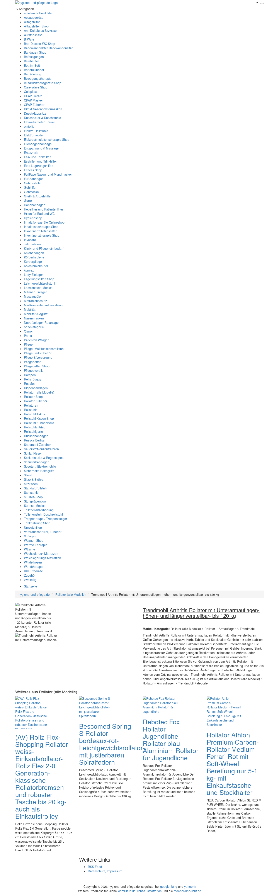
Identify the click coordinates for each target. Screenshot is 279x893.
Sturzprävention (35, 501)
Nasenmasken (34, 318)
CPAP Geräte (33, 96)
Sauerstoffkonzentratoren (41, 449)
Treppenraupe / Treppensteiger (45, 518)
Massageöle (32, 296)
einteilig (29, 126)
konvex (29, 270)
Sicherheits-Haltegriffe (39, 471)
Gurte (28, 200)
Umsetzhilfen (33, 527)
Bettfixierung (32, 74)
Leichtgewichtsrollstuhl (39, 283)
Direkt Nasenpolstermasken (43, 109)
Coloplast (30, 91)
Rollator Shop (33, 396)
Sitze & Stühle (33, 479)
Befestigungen (34, 56)
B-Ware (29, 39)
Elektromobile (33, 135)
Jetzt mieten (32, 244)
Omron (29, 331)
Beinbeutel (31, 61)
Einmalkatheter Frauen (40, 122)
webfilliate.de (127, 891)
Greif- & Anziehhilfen (38, 196)
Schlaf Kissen (33, 453)
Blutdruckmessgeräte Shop (42, 83)
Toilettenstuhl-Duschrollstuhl (43, 514)
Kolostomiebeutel (36, 266)
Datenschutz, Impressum (105, 871)
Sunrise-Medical (35, 505)
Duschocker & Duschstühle (42, 117)
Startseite (30, 586)
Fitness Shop (33, 170)
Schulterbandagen (36, 462)
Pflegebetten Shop (36, 366)
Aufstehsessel (33, 35)
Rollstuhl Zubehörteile (39, 423)
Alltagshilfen (32, 22)
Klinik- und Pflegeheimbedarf (43, 248)
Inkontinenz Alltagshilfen (40, 231)
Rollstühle (30, 409)
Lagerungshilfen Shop (39, 279)
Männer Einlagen (36, 292)
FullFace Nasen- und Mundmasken (48, 174)
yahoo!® (190, 886)
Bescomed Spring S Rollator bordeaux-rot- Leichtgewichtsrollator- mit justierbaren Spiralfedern (112, 744)
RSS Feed (95, 866)
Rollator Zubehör (35, 401)
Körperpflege (33, 261)
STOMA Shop (33, 497)
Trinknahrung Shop (37, 523)
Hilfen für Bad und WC (39, 213)
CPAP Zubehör (34, 104)
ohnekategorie (34, 327)
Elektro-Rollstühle (36, 131)
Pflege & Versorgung (38, 357)
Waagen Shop (33, 540)
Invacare (30, 240)
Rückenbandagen (36, 436)
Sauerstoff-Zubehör (37, 444)
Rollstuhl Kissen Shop (39, 418)
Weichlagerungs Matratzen (42, 558)
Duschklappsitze (35, 113)
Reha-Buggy (32, 379)
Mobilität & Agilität (36, 314)
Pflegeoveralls (33, 370)
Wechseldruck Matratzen (41, 553)
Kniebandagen (34, 253)
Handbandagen (34, 205)
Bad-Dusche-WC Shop (39, 43)
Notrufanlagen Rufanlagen (42, 322)
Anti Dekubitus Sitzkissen (41, 30)
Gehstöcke (31, 192)
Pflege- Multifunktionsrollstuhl (44, 348)
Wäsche (29, 549)
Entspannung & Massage (41, 148)
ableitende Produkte (38, 13)
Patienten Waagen (36, 340)
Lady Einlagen (34, 274)
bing (174, 886)
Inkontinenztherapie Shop (41, 235)
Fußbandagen (34, 179)
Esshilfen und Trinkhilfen (41, 161)
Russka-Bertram (35, 440)
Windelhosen (33, 562)
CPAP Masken (34, 100)
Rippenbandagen (36, 388)
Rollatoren (31, 405)
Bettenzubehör (34, 70)
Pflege (28, 344)
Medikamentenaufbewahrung (44, 305)
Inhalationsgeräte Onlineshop (44, 222)
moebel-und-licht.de (187, 891)
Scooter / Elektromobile (40, 466)
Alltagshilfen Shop (36, 26)
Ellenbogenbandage (38, 144)
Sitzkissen (31, 484)
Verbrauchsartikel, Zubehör (42, 532)
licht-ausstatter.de (149, 891)
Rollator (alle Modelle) (39, 392)
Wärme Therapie (35, 545)
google (165, 886)
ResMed (30, 383)
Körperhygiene (34, 257)
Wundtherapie (33, 566)
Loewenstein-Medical (38, 287)
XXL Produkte (33, 571)
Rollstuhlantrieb (34, 427)
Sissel (28, 475)
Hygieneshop (33, 218)
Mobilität (30, 309)
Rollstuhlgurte (33, 431)
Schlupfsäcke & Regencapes (43, 457)
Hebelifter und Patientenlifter (43, 209)
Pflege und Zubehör (37, 353)
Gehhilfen (30, 187)
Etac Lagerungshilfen (38, 165)
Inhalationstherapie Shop (41, 226)
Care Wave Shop (35, 87)
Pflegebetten (32, 362)
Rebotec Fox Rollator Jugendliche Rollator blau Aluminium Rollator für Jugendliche (170, 739)
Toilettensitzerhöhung (39, 510)
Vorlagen (30, 536)
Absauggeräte (33, 17)
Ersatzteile (31, 152)
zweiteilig (30, 579)
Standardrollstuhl (35, 488)
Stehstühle (31, 492)
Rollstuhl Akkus (34, 414)
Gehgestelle (32, 183)
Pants (28, 335)
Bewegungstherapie (37, 78)
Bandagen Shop (35, 52)
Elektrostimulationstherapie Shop (46, 139)
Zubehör (30, 575)
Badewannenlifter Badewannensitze (48, 48)
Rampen (30, 375)
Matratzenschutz (35, 301)
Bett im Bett (32, 65)
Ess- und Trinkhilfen (37, 157)
